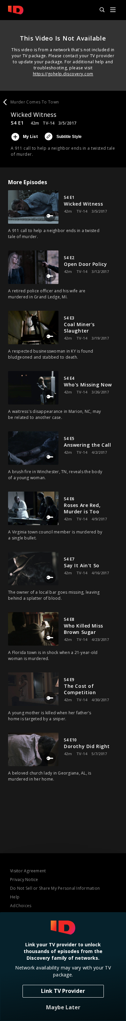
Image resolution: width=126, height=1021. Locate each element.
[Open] (113, 10)
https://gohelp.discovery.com (63, 74)
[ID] (16, 10)
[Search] (99, 10)
